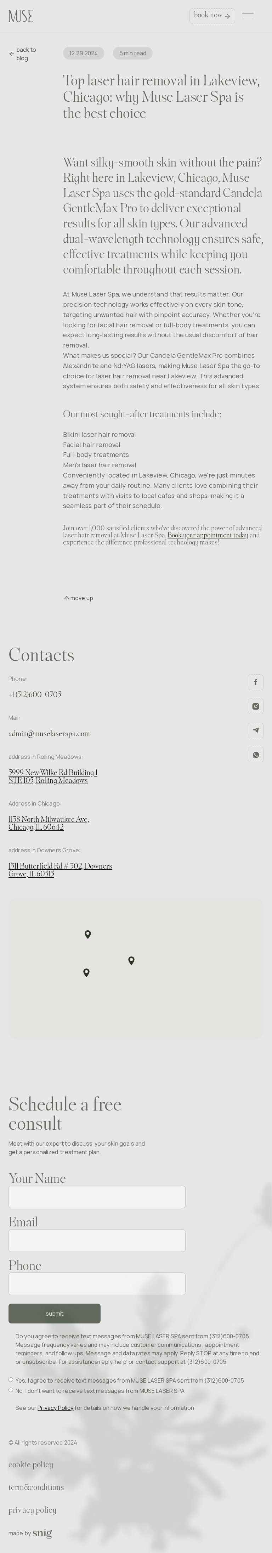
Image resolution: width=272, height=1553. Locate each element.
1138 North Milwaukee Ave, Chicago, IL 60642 (48, 823)
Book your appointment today (208, 535)
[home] (20, 16)
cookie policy (30, 1465)
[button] (249, 16)
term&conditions (36, 1488)
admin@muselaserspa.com (49, 734)
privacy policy (32, 1510)
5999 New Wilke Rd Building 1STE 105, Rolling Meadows (52, 777)
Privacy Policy (55, 1408)
